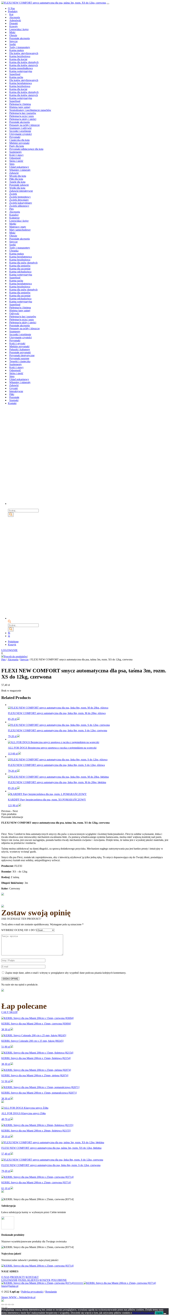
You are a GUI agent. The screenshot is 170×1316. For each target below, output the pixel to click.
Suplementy (15, 152)
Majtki (12, 223)
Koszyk (12, 644)
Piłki (11, 394)
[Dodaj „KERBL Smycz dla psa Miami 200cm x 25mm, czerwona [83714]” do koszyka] (11, 1188)
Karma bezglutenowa (20, 83)
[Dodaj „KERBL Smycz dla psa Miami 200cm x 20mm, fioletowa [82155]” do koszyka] (11, 1136)
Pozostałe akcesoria (19, 38)
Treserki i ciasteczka (19, 361)
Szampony (14, 331)
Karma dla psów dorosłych (23, 262)
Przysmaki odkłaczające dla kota (26, 149)
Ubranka (13, 250)
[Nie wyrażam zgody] (165, 1313)
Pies (11, 208)
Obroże (13, 35)
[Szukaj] (11, 514)
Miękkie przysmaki (19, 143)
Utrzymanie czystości (20, 134)
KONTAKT (32, 1277)
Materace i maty (17, 226)
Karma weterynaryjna (20, 71)
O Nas (11, 8)
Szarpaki (13, 400)
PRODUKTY (17, 1277)
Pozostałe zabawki (19, 184)
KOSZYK (45, 1280)
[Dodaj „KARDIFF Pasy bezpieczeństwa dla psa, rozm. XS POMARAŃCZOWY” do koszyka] (19, 805)
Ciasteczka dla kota (19, 140)
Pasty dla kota (16, 146)
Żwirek (13, 193)
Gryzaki (13, 388)
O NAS (5, 1277)
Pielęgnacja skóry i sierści (22, 119)
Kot (11, 14)
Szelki (12, 44)
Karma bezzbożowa (19, 56)
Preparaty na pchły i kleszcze (24, 125)
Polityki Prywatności (143, 1312)
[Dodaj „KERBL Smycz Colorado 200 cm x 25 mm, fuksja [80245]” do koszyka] (11, 1046)
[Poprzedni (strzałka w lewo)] (2, 1307)
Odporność (15, 158)
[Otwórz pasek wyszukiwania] (9, 507)
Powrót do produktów (15, 656)
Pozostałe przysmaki (20, 352)
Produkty (13, 11)
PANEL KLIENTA (28, 1280)
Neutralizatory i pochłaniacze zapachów (30, 110)
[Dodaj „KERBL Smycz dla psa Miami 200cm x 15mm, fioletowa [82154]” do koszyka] (11, 1064)
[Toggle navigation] (108, 3)
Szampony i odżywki (20, 128)
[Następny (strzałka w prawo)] (6, 1307)
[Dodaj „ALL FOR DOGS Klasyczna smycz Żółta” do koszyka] (11, 1119)
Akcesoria (14, 17)
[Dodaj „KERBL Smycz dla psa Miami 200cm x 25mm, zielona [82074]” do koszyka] (11, 1081)
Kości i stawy (16, 155)
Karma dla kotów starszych (23, 65)
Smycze (13, 41)
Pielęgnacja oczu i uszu (21, 116)
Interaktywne (16, 391)
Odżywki (14, 313)
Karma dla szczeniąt (19, 268)
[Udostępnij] (6, 1304)
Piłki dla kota (16, 178)
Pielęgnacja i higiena (20, 104)
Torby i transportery (19, 47)
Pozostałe (14, 397)
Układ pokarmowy (19, 167)
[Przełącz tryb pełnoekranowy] (9, 1304)
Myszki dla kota (17, 175)
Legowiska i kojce (19, 29)
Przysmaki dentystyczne (22, 355)
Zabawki (14, 173)
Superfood (14, 74)
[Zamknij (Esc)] (2, 1304)
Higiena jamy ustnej (19, 107)
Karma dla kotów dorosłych (24, 62)
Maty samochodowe (20, 229)
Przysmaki (14, 137)
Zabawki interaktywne (21, 190)
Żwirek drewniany (19, 199)
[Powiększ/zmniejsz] (12, 1304)
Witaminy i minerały (20, 170)
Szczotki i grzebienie (20, 131)
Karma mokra (16, 50)
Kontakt (12, 403)
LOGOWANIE (9, 650)
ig (9, 635)
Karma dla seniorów (20, 265)
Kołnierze (14, 217)
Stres (11, 164)
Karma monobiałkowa (21, 68)
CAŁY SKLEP (9, 1012)
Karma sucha (16, 77)
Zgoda (159, 1313)
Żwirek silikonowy (19, 205)
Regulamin (51, 1291)
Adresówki (15, 20)
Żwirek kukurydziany (20, 202)
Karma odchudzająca (20, 271)
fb (9, 632)
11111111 (79, 1283)
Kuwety (13, 26)
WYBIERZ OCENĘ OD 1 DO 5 (19, 930)
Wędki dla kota (17, 187)
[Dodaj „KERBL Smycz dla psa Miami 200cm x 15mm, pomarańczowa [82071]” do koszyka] (11, 1098)
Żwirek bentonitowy (20, 196)
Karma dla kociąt (18, 59)
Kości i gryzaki (17, 343)
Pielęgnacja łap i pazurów (22, 113)
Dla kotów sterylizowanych (23, 53)
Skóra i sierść (16, 161)
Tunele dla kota (17, 181)
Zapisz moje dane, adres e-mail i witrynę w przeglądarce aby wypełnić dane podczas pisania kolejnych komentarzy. (65, 972)
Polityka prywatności (32, 1291)
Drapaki (13, 23)
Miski (12, 32)
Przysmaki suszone (19, 358)
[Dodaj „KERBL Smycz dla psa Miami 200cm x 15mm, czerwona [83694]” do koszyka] (11, 1029)
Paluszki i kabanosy (19, 349)
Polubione (13, 641)
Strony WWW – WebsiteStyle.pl (18, 1297)
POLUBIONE (59, 1280)
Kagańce (14, 214)
